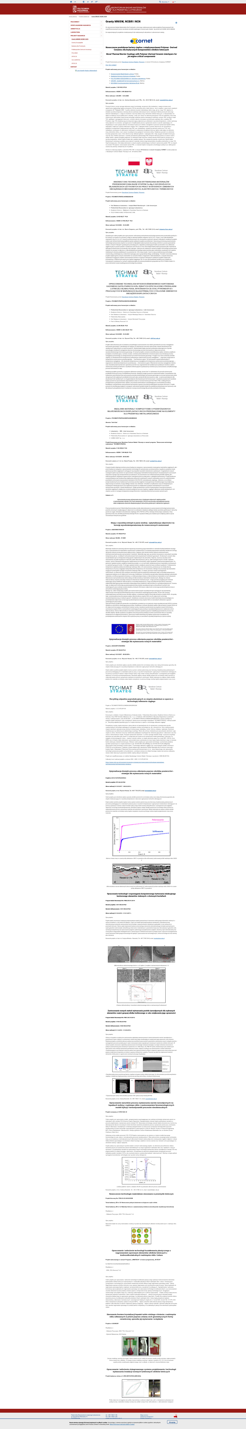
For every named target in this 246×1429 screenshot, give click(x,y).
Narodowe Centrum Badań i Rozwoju (133, 62)
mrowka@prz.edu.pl (159, 938)
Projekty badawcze (84, 16)
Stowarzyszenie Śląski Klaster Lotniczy (122, 74)
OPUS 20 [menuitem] (74, 56)
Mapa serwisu (144, 1415)
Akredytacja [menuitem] (75, 29)
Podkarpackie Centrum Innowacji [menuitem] (81, 49)
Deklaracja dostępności (146, 1416)
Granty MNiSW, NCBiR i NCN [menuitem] (80, 39)
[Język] (174, 1)
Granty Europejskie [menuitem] (77, 42)
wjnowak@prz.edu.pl (155, 542)
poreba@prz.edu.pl (156, 461)
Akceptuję (172, 1422)
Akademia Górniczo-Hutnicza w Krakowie (123, 76)
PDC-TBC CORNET (111, 65)
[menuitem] (101, 21)
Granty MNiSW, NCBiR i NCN (99, 16)
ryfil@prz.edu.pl (155, 338)
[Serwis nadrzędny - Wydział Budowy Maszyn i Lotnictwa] (75, 1)
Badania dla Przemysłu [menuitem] (78, 46)
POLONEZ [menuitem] (75, 53)
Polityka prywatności (146, 1418)
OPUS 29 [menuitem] (74, 63)
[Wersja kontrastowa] (84, 1)
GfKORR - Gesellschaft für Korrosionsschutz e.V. (125, 81)
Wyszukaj (164, 2)
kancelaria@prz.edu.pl (116, 1418)
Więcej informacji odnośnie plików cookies (122, 1424)
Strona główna (73, 16)
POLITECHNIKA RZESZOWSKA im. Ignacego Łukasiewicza (128, 78)
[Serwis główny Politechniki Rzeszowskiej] (71, 1)
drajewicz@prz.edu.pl (165, 229)
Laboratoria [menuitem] (75, 32)
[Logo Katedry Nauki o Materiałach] (86, 70)
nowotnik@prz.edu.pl (166, 100)
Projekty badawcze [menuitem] (78, 35)
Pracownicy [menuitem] (75, 22)
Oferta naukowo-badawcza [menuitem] (81, 25)
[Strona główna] (86, 8)
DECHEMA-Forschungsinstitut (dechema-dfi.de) (125, 83)
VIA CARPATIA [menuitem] (76, 60)
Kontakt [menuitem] (74, 67)
